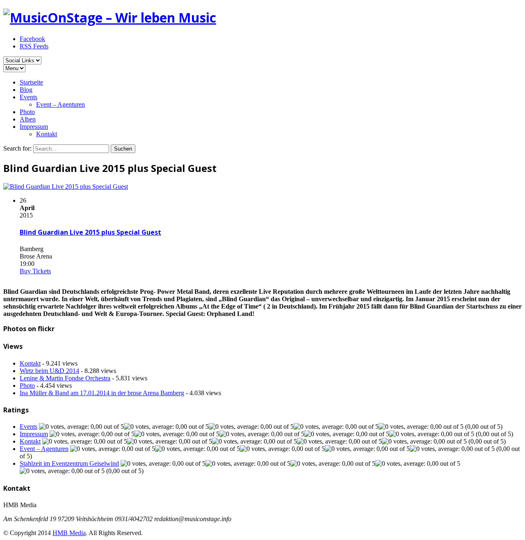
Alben (28, 119)
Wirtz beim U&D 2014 (49, 370)
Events (28, 97)
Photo (27, 111)
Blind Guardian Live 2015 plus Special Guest (90, 232)
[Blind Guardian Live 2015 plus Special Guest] (65, 186)
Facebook (32, 38)
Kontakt (46, 133)
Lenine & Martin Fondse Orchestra (65, 378)
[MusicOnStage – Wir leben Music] (109, 17)
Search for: (17, 148)
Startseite (31, 82)
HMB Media (69, 532)
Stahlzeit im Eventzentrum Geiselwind (69, 463)
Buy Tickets (35, 271)
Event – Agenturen (60, 104)
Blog (26, 89)
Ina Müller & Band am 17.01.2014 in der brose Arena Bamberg (102, 392)
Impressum (34, 126)
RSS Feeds (34, 46)
